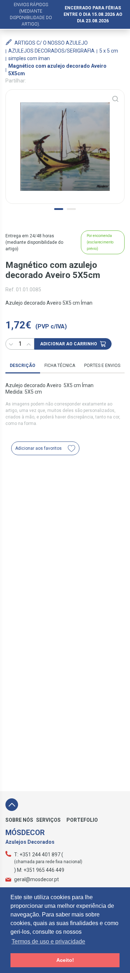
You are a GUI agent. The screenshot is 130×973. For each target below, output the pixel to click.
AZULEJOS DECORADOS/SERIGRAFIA (51, 51)
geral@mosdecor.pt (36, 879)
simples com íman (29, 58)
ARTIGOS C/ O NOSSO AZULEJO (51, 43)
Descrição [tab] (22, 365)
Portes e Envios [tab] (102, 365)
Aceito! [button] (65, 960)
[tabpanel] (65, 146)
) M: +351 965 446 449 (39, 870)
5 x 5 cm (108, 51)
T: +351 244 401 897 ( (38, 854)
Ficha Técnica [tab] (59, 365)
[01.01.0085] (65, 146)
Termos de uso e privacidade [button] (48, 941)
